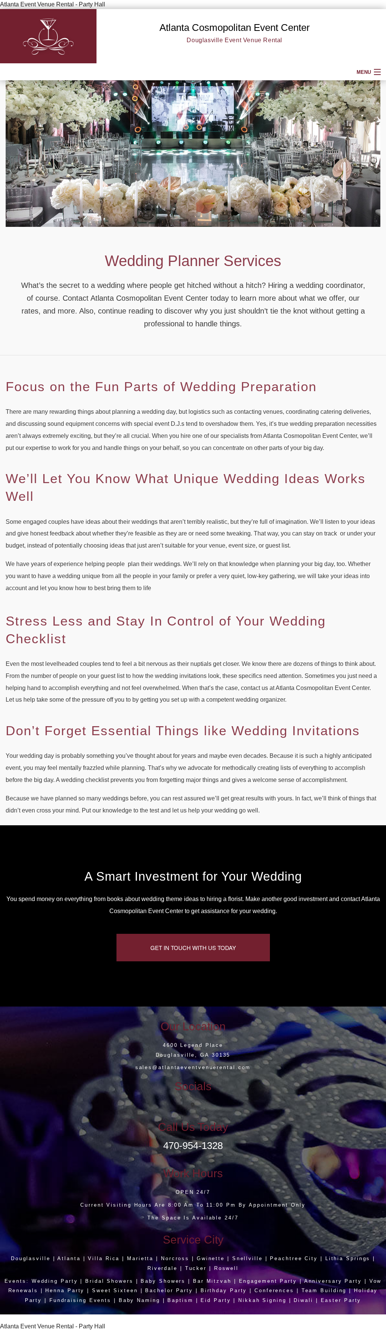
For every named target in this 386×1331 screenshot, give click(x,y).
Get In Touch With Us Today (193, 948)
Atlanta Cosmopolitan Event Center (234, 27)
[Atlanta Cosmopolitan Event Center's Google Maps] (193, 1105)
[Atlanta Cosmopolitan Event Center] (48, 35)
